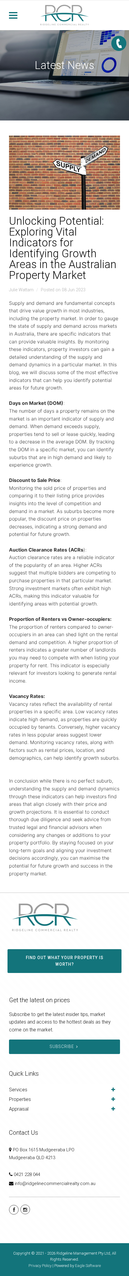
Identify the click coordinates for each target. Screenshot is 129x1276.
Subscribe (62, 1046)
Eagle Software (88, 1265)
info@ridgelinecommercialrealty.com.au (55, 1183)
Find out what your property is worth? (65, 961)
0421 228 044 (27, 1174)
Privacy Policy (40, 1265)
